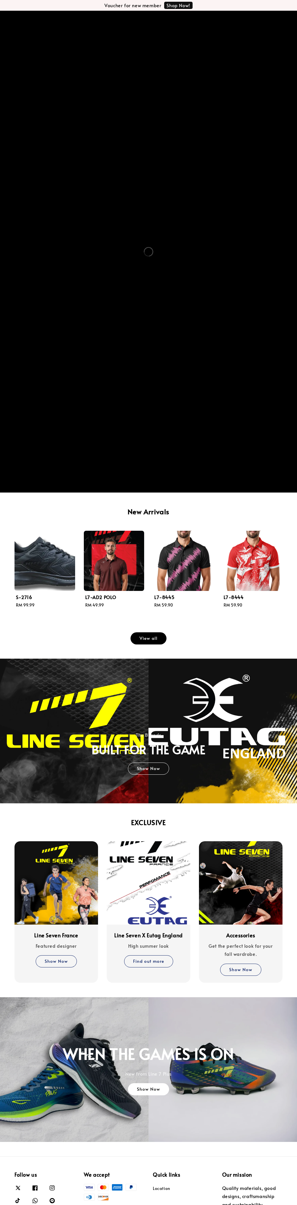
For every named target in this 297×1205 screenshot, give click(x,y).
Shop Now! (178, 5)
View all (148, 638)
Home (23, 19)
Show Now (148, 768)
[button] (250, 19)
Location (90, 19)
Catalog (44, 19)
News (69, 19)
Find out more (148, 961)
